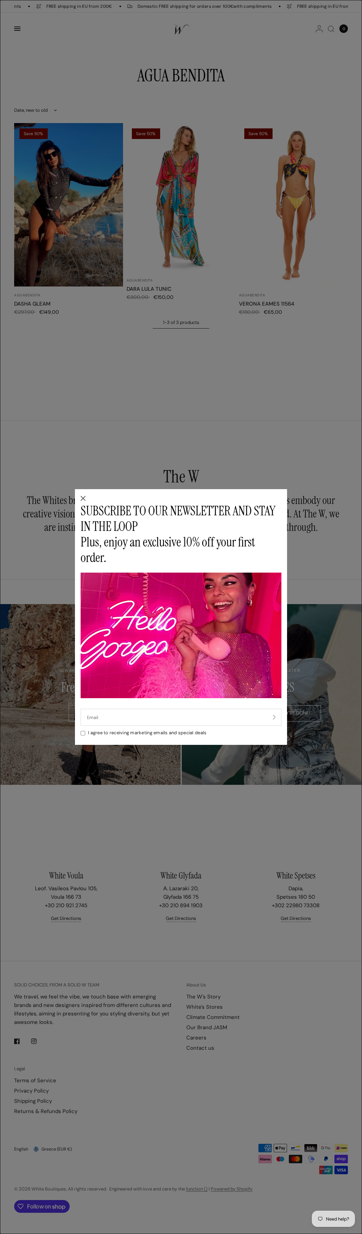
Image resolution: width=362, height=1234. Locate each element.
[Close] (83, 499)
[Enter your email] (274, 717)
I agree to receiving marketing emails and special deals (147, 733)
